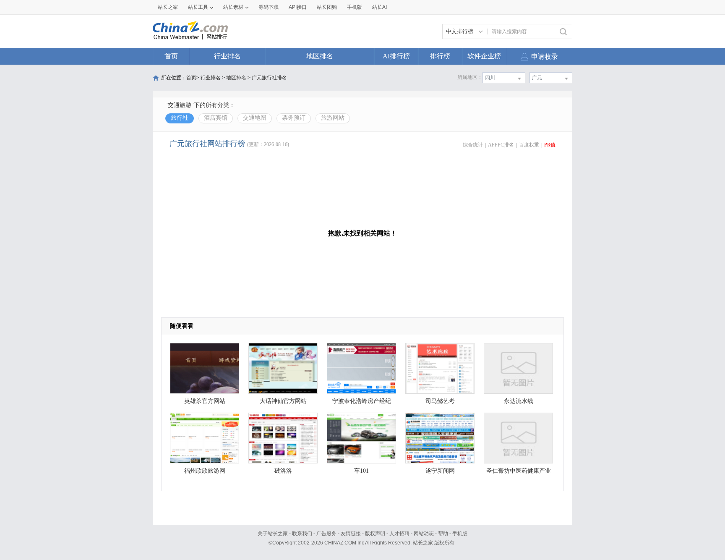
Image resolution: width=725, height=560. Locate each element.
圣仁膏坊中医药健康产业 (518, 471)
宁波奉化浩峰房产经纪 (361, 401)
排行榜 (440, 56)
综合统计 (473, 145)
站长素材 (233, 7)
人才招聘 (399, 533)
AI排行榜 (396, 56)
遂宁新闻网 (440, 471)
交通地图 (254, 118)
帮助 (443, 533)
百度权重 (529, 145)
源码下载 (268, 7)
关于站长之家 (273, 533)
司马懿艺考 (440, 401)
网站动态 (424, 533)
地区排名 (319, 56)
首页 (171, 56)
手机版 (459, 533)
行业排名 (227, 56)
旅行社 (179, 118)
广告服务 (326, 533)
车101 (361, 471)
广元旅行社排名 (269, 78)
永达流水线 (518, 401)
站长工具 (198, 7)
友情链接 (351, 533)
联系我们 (302, 533)
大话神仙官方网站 (283, 401)
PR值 (549, 145)
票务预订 (293, 118)
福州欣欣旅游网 (204, 471)
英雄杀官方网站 (204, 401)
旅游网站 (332, 118)
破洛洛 (283, 471)
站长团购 (327, 7)
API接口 (298, 7)
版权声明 (375, 533)
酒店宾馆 (215, 118)
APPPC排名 (501, 145)
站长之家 (168, 7)
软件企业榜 (484, 56)
